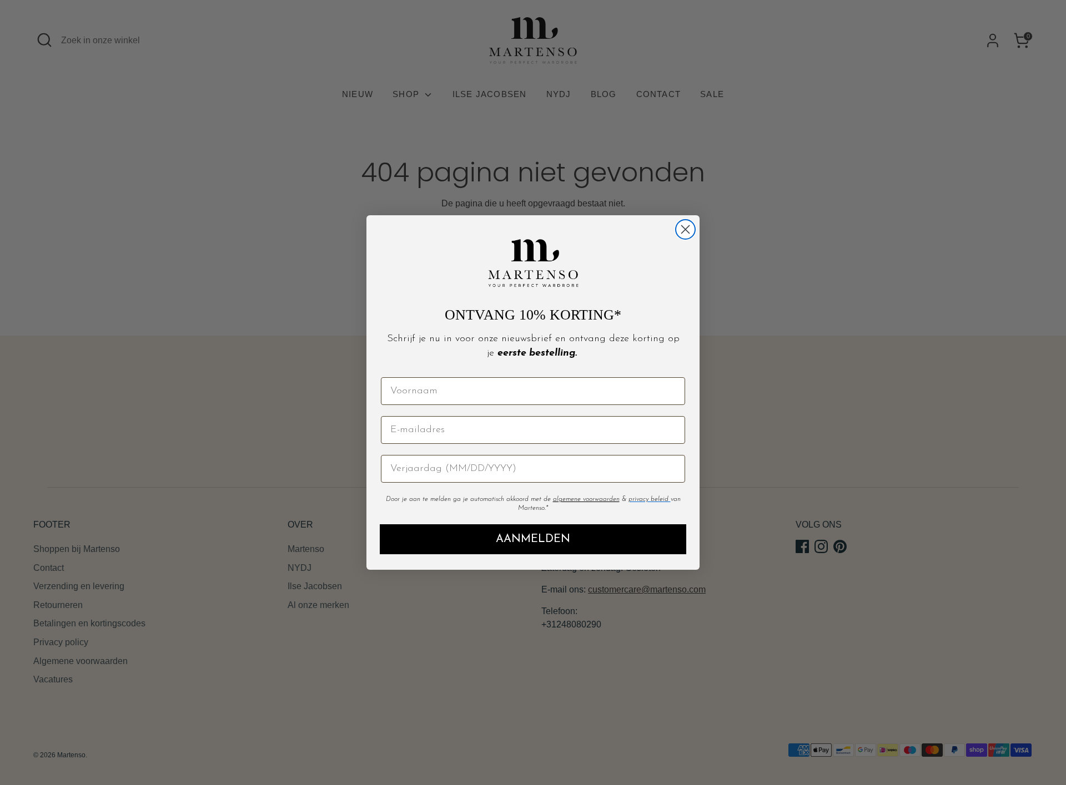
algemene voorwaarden (586, 499)
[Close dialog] (685, 229)
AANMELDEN (533, 539)
